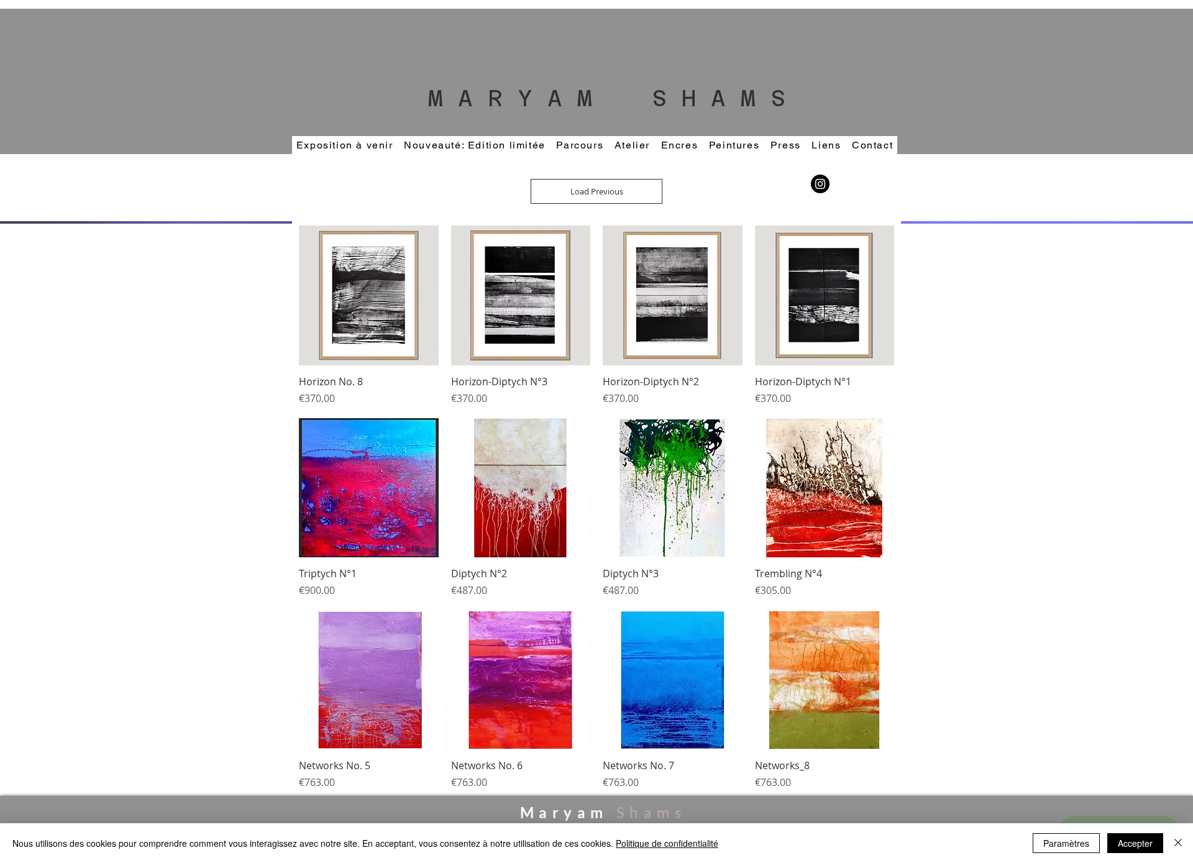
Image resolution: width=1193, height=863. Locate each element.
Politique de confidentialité (667, 843)
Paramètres (1066, 843)
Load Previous (596, 191)
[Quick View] (369, 295)
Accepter (1135, 843)
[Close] (1178, 843)
